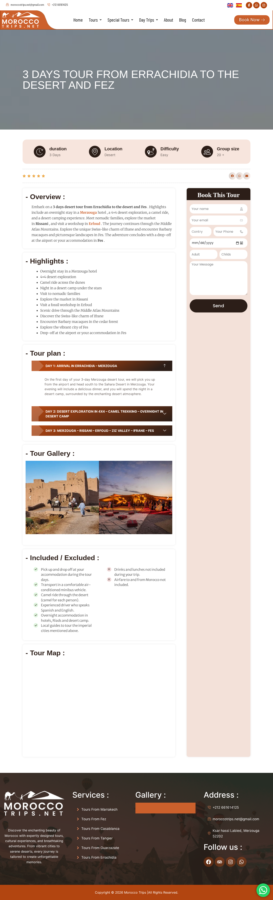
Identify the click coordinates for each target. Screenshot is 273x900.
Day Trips (146, 20)
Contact (198, 20)
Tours (93, 20)
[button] (95, 19)
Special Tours (118, 20)
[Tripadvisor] (220, 862)
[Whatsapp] (256, 5)
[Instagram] (264, 5)
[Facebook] (209, 862)
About (168, 20)
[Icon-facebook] (249, 5)
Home (78, 20)
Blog (182, 20)
